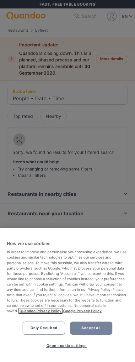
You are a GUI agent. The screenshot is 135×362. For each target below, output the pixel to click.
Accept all (91, 328)
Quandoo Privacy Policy (40, 311)
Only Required (43, 328)
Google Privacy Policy (82, 311)
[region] (67, 295)
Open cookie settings (66, 346)
